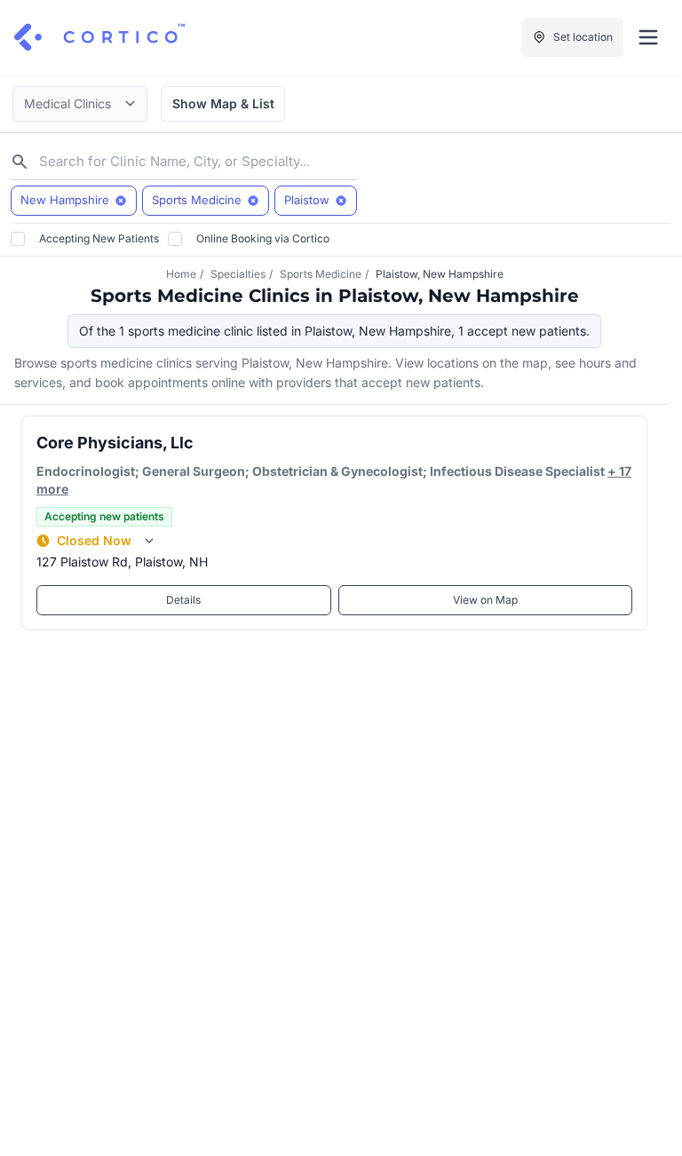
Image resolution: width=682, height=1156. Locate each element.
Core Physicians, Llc (115, 442)
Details (183, 599)
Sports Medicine (320, 274)
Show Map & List (223, 103)
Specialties (238, 274)
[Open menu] (648, 37)
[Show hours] (149, 541)
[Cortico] (99, 37)
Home (181, 274)
